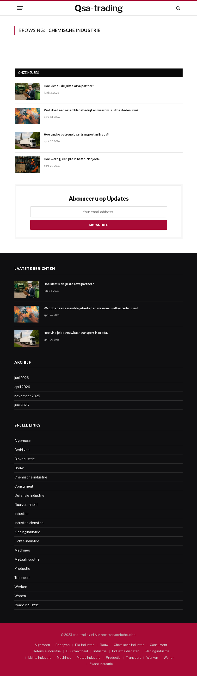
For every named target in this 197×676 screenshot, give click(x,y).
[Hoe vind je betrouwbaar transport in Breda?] (27, 140)
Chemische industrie (30, 477)
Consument (23, 486)
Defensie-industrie (29, 495)
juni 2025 (21, 405)
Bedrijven (22, 450)
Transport (22, 578)
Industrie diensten (28, 523)
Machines (22, 550)
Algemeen (22, 441)
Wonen (20, 596)
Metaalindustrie (27, 559)
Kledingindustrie (27, 532)
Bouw (19, 468)
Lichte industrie (26, 541)
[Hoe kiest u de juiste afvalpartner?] (27, 91)
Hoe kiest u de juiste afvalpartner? (69, 86)
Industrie (21, 514)
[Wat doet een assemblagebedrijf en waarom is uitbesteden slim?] (27, 116)
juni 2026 (21, 378)
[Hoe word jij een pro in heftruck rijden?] (27, 164)
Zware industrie (26, 605)
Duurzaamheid (25, 504)
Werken (20, 587)
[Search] (177, 8)
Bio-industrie (24, 459)
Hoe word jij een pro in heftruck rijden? (72, 159)
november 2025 (27, 396)
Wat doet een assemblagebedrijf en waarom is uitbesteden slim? (91, 110)
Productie (22, 568)
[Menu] (20, 8)
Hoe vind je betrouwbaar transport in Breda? (76, 134)
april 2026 (22, 387)
